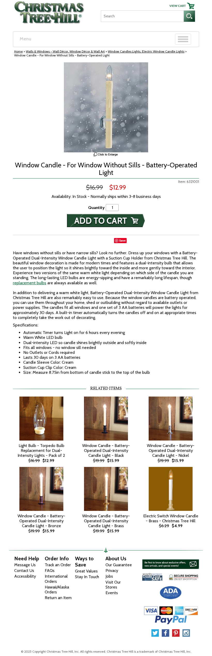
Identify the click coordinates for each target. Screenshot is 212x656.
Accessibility (25, 576)
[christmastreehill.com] (49, 10)
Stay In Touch (87, 576)
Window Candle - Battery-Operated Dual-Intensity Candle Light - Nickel (170, 450)
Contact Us (24, 570)
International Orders (56, 579)
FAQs (50, 570)
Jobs (109, 576)
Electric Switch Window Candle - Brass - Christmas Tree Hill (170, 518)
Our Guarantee (118, 564)
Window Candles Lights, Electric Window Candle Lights (146, 51)
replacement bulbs (29, 282)
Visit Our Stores (113, 585)
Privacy (111, 570)
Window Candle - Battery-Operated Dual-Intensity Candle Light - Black (106, 450)
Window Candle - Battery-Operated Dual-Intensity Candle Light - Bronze (41, 520)
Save (122, 240)
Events (111, 592)
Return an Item (58, 597)
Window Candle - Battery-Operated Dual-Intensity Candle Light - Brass (106, 520)
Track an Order (58, 564)
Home (18, 51)
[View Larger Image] (106, 107)
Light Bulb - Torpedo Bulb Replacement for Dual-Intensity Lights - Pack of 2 (41, 450)
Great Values (86, 571)
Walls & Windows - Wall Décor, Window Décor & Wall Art (65, 51)
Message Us (25, 564)
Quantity (96, 207)
